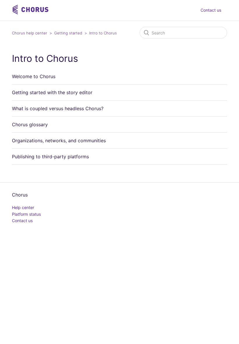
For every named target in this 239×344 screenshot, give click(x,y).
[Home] (31, 13)
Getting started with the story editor (52, 92)
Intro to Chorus (103, 33)
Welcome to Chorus (33, 76)
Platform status (26, 214)
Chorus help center (29, 33)
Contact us (211, 10)
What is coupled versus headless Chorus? (57, 108)
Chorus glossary (30, 124)
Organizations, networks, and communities (59, 140)
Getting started (68, 33)
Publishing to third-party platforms (50, 156)
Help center (23, 207)
